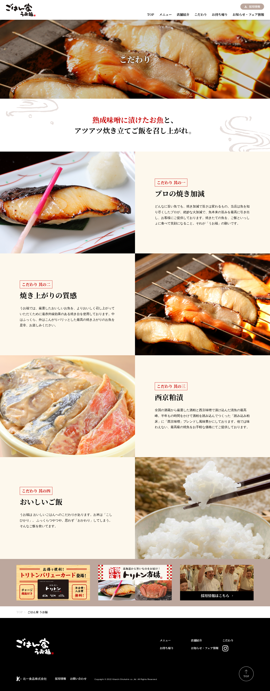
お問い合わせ (78, 679)
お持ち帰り (220, 14)
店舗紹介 (183, 14)
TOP (150, 14)
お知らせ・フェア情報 (248, 14)
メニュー (165, 14)
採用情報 (254, 6)
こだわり (200, 14)
